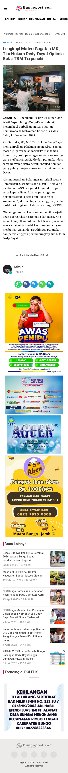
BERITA (51, 19)
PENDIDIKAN (37, 19)
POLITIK (10, 19)
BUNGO (22, 19)
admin (18, 267)
